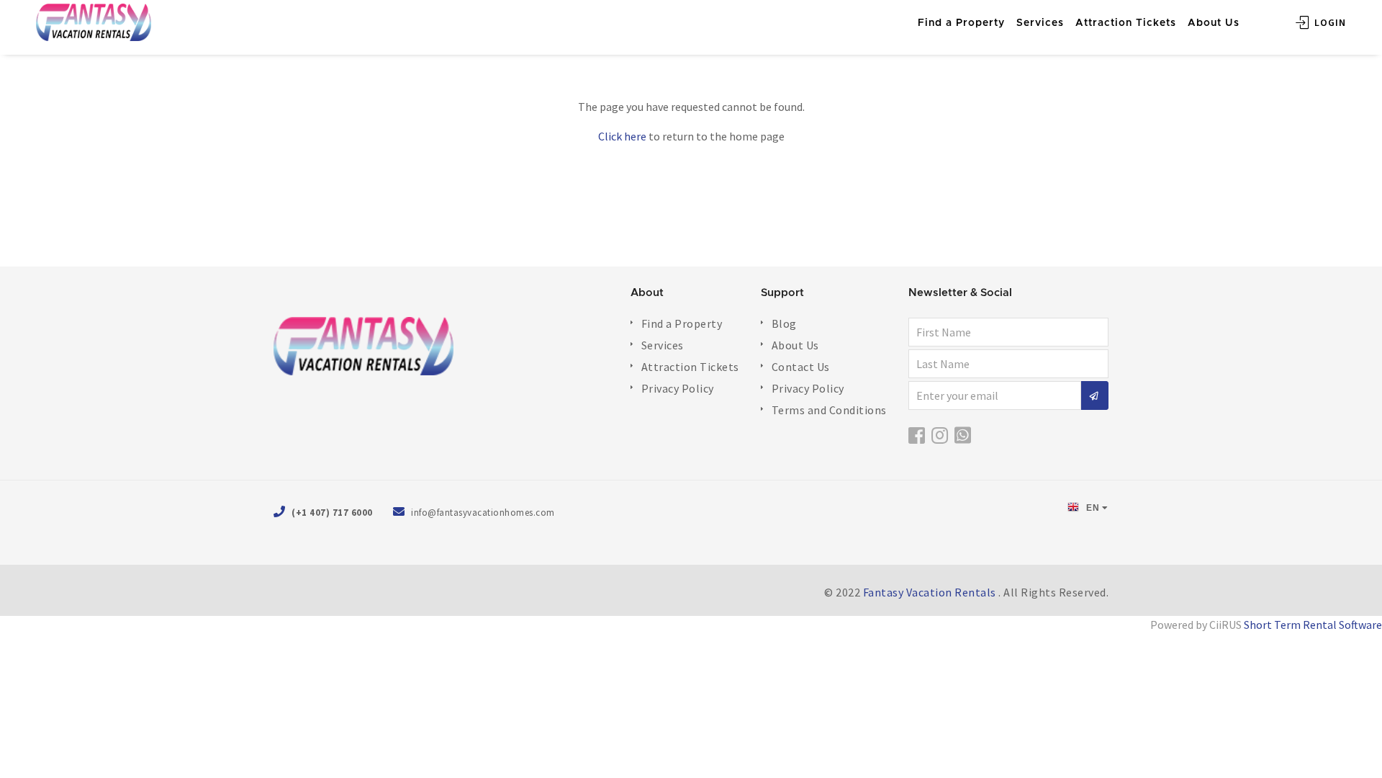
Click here (622, 136)
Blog (784, 323)
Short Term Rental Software (1313, 624)
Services (662, 345)
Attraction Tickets (690, 366)
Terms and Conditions (829, 410)
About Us (795, 345)
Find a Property (682, 323)
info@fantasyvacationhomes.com (483, 512)
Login (1328, 22)
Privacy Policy (677, 388)
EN (1092, 508)
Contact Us (801, 366)
